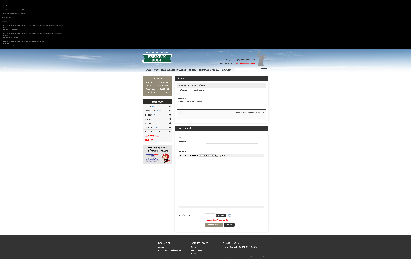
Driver (150, 106)
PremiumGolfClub (241, 257)
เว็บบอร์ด (193, 247)
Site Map (193, 253)
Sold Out (149, 140)
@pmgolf (233, 60)
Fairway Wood (153, 110)
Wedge (149, 119)
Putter (150, 123)
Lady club (151, 127)
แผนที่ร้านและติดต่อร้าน (198, 250)
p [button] (183, 207)
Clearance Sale (152, 135)
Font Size (210, 155)
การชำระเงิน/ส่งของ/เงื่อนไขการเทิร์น (170, 250)
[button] (181, 155)
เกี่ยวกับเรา (162, 247)
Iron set (151, 115)
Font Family (202, 155)
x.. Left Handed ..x (153, 131)
